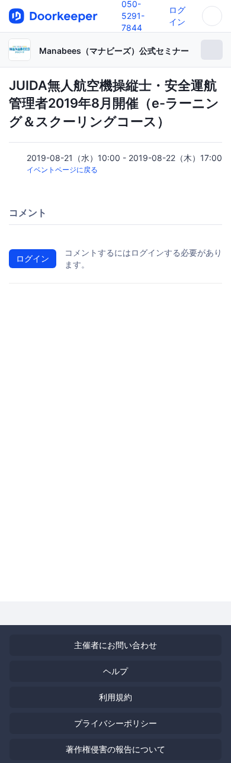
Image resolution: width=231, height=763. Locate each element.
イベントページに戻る (62, 169)
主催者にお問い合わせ (115, 645)
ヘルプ (115, 671)
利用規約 (115, 697)
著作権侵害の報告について (115, 749)
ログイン (32, 258)
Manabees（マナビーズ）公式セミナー (114, 51)
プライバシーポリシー (115, 723)
